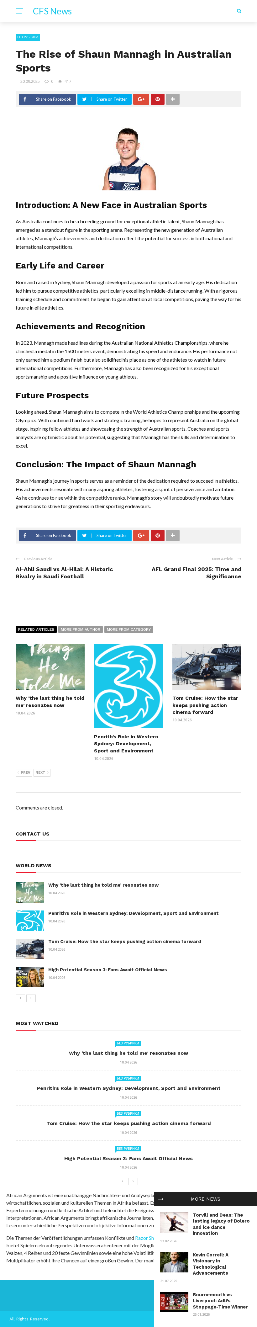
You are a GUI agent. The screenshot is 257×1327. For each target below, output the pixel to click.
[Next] (31, 998)
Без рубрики (27, 37)
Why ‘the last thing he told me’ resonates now (103, 885)
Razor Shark (148, 1238)
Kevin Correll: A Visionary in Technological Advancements (210, 1264)
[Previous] (20, 998)
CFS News (52, 11)
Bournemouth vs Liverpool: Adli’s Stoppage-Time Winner (220, 1301)
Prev (25, 773)
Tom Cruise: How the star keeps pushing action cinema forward (205, 705)
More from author (80, 629)
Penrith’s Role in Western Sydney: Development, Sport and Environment (126, 744)
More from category (129, 629)
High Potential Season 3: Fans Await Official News (107, 970)
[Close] (161, 1199)
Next (40, 773)
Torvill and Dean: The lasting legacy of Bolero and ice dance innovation (221, 1224)
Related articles (36, 629)
